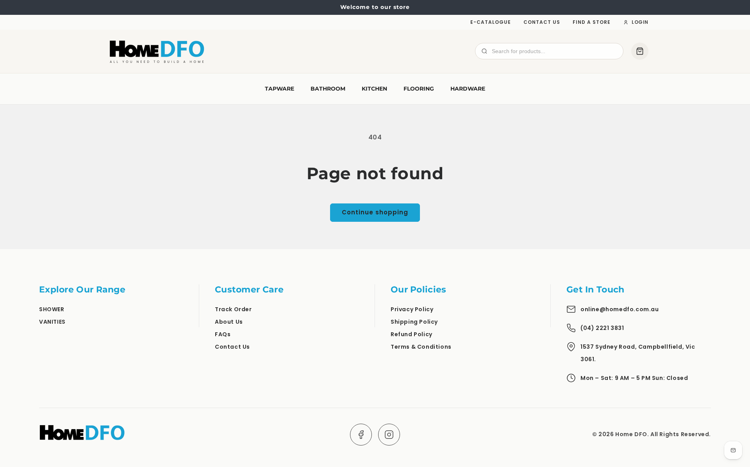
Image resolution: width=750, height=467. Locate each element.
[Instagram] (389, 435)
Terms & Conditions (421, 347)
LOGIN (640, 22)
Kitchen (374, 88)
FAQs (222, 334)
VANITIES (52, 322)
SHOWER (51, 309)
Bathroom (328, 88)
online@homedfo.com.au (619, 309)
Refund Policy (411, 334)
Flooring (419, 88)
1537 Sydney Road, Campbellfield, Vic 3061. (637, 353)
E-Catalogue (490, 22)
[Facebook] (361, 435)
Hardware (467, 88)
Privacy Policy (412, 309)
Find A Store (592, 22)
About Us (229, 322)
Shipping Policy (414, 322)
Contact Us (541, 22)
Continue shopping (375, 212)
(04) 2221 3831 (602, 328)
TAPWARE (279, 88)
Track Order (233, 309)
